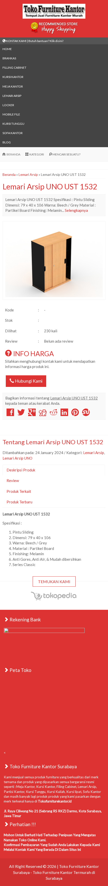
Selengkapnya (76, 210)
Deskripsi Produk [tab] (21, 470)
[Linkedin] (64, 414)
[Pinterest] (75, 414)
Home (7, 49)
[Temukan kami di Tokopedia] (54, 599)
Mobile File (11, 114)
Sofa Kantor (13, 133)
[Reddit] (53, 414)
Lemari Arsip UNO (17, 458)
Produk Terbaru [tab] (19, 502)
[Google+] (32, 414)
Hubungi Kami (28, 381)
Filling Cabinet (14, 67)
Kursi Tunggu (13, 124)
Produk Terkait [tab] (19, 491)
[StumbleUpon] (86, 414)
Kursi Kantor (13, 77)
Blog (7, 142)
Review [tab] (13, 480)
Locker (8, 105)
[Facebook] (10, 414)
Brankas (9, 58)
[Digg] (43, 414)
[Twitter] (21, 414)
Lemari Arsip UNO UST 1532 (50, 186)
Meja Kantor (13, 86)
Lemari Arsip (12, 96)
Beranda (9, 174)
